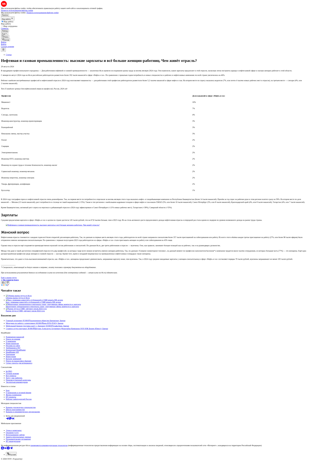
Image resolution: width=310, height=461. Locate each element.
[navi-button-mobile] (3, 50)
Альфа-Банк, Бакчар (61, 326)
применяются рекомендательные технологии (49, 445)
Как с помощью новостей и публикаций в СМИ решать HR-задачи (33, 302)
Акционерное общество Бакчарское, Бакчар (47, 321)
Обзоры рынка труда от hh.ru (18, 298)
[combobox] (11, 454)
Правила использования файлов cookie (43, 13)
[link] (5, 36)
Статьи (9, 55)
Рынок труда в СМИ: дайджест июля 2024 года (25, 311)
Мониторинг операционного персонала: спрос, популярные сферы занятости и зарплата (42, 307)
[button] (3, 42)
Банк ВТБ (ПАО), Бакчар (53, 323)
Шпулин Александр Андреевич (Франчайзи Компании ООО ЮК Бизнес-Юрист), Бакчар (71, 329)
